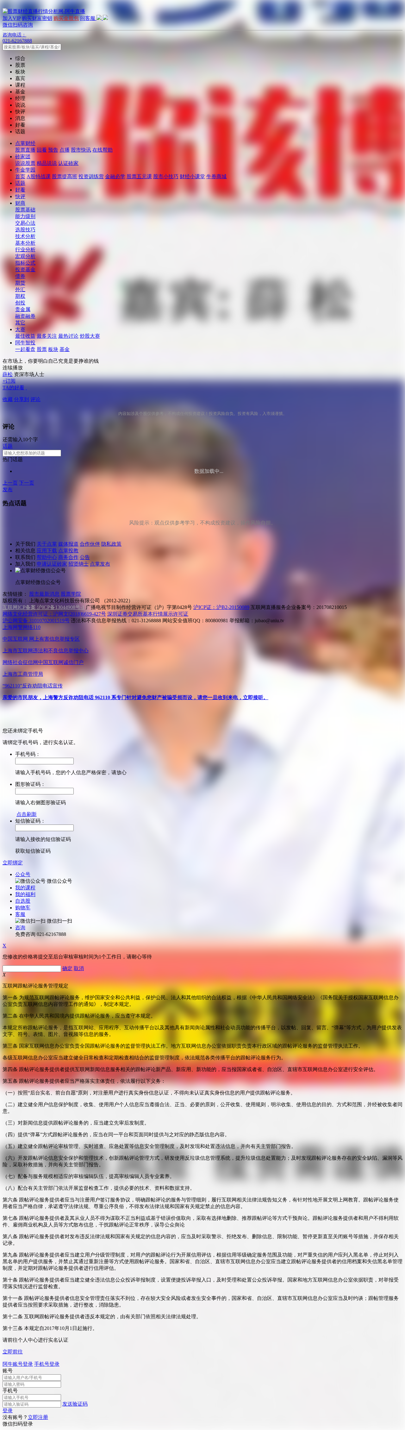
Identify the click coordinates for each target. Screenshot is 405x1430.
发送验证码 (75, 1404)
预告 (53, 150)
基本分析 (25, 243)
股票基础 (25, 209)
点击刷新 (26, 814)
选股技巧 (25, 229)
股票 (42, 349)
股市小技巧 (165, 176)
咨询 (20, 927)
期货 (20, 282)
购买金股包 (66, 18)
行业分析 (25, 249)
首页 (20, 176)
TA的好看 (13, 387)
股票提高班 (64, 176)
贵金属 (22, 309)
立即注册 (38, 1417)
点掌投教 (68, 550)
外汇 (20, 289)
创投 (20, 302)
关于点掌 (47, 544)
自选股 (22, 901)
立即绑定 (13, 862)
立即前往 (13, 1351)
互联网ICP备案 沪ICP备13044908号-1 (43, 607)
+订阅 (9, 381)
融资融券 (25, 316)
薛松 (8, 374)
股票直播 (25, 150)
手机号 (10, 1390)
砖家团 (22, 156)
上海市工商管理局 (23, 674)
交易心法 (25, 223)
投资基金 (25, 269)
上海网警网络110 (21, 627)
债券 (20, 276)
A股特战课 (39, 176)
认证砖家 (68, 163)
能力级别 (25, 216)
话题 (20, 183)
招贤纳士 (78, 564)
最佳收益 (25, 336)
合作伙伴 (90, 544)
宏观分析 (25, 256)
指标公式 (25, 263)
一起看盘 (25, 349)
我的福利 (25, 894)
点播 (64, 150)
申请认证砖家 (52, 564)
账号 (8, 1370)
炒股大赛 (90, 336)
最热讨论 (68, 336)
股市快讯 (81, 150)
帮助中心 (47, 557)
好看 (20, 189)
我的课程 (25, 887)
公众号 (22, 874)
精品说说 (47, 163)
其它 (20, 322)
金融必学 (115, 176)
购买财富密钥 (37, 18)
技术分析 (25, 236)
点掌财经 (25, 143)
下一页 (26, 483)
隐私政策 (111, 544)
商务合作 (68, 557)
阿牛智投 (25, 342)
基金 (64, 349)
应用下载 (47, 550)
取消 (79, 968)
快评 (20, 196)
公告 (85, 557)
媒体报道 (68, 544)
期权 (20, 296)
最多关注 (47, 336)
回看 (42, 150)
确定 (67, 968)
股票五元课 (139, 176)
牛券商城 (216, 176)
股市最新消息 (44, 594)
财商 (20, 203)
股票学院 (71, 594)
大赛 (20, 329)
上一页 (10, 483)
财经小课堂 (192, 176)
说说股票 (25, 163)
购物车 (22, 907)
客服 (20, 914)
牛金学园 (25, 169)
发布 (8, 489)
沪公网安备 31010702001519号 (36, 620)
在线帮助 (102, 150)
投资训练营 (91, 176)
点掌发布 (100, 564)
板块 (53, 349)
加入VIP (12, 18)
